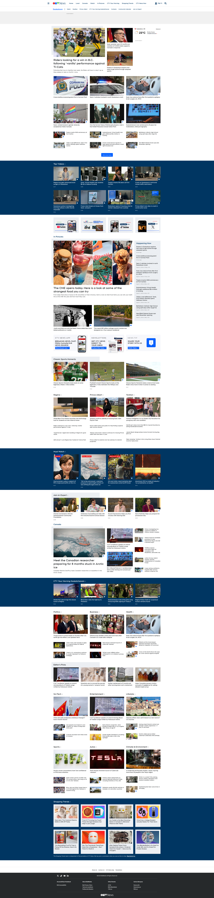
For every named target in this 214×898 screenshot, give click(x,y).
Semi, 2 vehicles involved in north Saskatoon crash (106, 97)
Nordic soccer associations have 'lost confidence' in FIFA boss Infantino (70, 771)
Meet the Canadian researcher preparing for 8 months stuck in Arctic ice (79, 564)
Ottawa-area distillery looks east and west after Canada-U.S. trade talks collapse (106, 636)
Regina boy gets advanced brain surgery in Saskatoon (64, 183)
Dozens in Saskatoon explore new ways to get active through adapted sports (119, 69)
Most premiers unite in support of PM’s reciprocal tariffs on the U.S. (65, 482)
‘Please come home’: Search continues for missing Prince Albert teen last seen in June (107, 433)
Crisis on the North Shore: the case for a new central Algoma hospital (149, 652)
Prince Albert (83, 9)
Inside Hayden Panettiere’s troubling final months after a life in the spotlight (113, 736)
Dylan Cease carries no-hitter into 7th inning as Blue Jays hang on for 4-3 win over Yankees (76, 779)
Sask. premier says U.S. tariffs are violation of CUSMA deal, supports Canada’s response (118, 45)
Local (77, 3)
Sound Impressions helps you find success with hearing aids (119, 514)
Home (71, 3)
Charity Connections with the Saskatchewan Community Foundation (63, 515)
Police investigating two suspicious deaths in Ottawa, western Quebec (152, 530)
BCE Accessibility (61, 885)
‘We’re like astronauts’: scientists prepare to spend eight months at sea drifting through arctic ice (92, 483)
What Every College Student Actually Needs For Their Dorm (147, 821)
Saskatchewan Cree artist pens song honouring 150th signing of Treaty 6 (120, 600)
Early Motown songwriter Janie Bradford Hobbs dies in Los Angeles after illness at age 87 (113, 726)
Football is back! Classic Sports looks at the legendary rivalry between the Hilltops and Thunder (104, 384)
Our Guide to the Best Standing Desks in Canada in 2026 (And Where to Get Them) (119, 821)
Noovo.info (137, 885)
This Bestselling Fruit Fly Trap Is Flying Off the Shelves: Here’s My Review (65, 847)
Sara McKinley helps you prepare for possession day (147, 514)
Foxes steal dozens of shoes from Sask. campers (92, 207)
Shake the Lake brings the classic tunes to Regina (65, 600)
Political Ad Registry (87, 889)
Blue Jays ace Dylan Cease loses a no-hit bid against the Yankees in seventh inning (76, 789)
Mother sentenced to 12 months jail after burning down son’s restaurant (120, 684)
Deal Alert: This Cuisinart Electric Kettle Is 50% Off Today (66, 821)
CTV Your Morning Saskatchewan (99, 9)
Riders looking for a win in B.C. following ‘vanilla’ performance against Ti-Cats (79, 63)
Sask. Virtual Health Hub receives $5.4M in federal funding (92, 183)
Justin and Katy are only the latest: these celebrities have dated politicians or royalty (73, 329)
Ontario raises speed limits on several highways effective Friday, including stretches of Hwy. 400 (112, 779)
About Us (94, 870)
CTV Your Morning (113, 3)
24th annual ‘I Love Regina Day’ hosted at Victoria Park (70, 440)
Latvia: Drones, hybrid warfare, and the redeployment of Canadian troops (152, 560)
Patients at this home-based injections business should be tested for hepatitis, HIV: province (148, 643)
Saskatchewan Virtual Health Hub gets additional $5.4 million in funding (112, 134)
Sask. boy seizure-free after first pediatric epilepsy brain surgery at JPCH (143, 636)
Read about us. (131, 856)
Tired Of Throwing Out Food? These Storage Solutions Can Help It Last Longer (92, 821)
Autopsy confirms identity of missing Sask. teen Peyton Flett (105, 419)
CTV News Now (141, 3)
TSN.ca (110, 889)
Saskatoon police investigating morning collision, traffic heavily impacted (64, 207)
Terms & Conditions (87, 887)
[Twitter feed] (58, 876)
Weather (75, 9)
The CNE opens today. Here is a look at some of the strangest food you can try (88, 289)
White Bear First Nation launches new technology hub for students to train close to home (70, 419)
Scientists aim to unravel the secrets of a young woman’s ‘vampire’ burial (93, 684)
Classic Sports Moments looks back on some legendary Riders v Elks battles (68, 383)
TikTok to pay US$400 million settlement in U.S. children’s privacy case (113, 654)
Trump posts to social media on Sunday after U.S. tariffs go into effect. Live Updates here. (70, 636)
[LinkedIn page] (68, 876)
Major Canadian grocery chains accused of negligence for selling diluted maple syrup (146, 685)
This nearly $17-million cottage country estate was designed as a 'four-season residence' (110, 329)
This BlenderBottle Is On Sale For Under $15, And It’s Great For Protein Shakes (148, 847)
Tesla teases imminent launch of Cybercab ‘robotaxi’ (104, 771)
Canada (85, 3)
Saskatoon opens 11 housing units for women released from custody (120, 207)
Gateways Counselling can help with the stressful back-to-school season (93, 514)
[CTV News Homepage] (59, 3)
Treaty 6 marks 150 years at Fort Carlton (118, 183)
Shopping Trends (127, 3)
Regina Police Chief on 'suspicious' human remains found (146, 600)
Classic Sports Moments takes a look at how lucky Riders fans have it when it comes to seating (142, 383)
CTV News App (110, 870)
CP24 (109, 885)
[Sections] (48, 3)
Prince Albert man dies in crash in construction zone (146, 207)
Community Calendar (125, 9)
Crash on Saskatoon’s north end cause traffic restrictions (146, 183)
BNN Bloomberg (112, 887)
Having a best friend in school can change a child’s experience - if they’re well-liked (149, 726)
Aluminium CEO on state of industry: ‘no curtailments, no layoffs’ (147, 482)
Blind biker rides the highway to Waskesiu (91, 600)
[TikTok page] (61, 876)
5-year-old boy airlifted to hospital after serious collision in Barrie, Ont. (152, 570)
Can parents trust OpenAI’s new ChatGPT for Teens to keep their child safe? (75, 726)
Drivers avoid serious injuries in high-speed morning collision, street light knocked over (113, 144)
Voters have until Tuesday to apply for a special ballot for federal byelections (76, 644)
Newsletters (119, 870)
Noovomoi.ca (137, 887)
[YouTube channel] (65, 876)
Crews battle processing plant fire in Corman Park (70, 97)
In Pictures (100, 3)
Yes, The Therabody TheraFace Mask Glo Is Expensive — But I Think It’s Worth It (92, 847)
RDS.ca (136, 889)
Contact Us (101, 870)
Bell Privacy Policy (87, 885)
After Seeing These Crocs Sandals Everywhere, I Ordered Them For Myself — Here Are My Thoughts (120, 848)
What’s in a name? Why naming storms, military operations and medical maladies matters (148, 778)
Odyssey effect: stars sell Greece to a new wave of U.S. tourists (142, 718)
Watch (92, 3)
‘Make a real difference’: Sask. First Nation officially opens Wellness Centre (76, 144)
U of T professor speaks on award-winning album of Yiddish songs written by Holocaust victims (118, 546)
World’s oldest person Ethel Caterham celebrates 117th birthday (149, 734)
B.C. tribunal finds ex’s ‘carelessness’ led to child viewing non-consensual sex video (119, 569)
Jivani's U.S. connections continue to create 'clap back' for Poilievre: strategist (76, 654)
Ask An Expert (137, 9)
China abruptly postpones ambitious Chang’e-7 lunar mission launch (69, 718)
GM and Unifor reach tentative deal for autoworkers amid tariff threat (120, 482)
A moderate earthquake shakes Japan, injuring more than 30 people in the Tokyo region (142, 771)
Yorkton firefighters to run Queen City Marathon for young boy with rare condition (143, 419)
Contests (114, 9)
